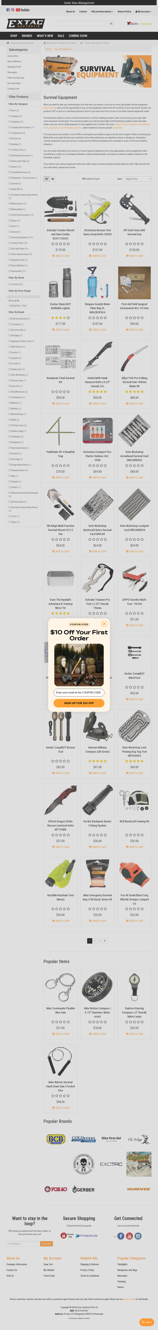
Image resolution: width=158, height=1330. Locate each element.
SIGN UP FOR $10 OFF (79, 703)
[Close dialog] (104, 624)
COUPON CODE (79, 624)
